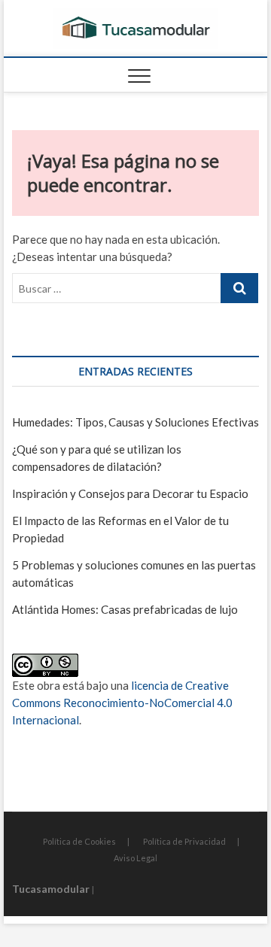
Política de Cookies (79, 841)
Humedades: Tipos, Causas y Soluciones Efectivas (135, 422)
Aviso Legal (135, 858)
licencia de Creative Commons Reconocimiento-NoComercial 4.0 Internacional (122, 702)
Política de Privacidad (184, 841)
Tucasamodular (51, 888)
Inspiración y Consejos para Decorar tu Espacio (130, 493)
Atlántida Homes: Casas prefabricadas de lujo (125, 609)
